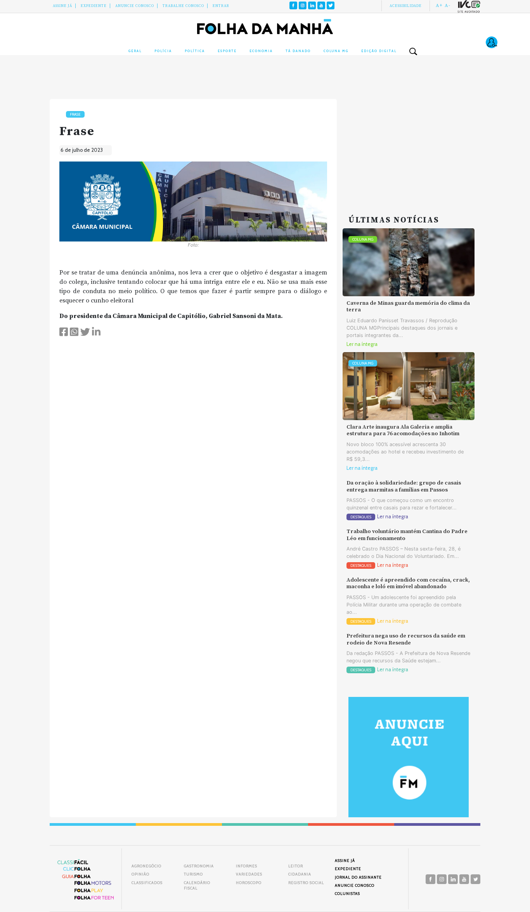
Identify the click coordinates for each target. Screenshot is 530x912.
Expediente (94, 5)
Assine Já (62, 5)
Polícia (163, 51)
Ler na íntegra (362, 344)
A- (447, 5)
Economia (261, 51)
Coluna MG (336, 51)
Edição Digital (379, 51)
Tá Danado (298, 51)
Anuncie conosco (134, 5)
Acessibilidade (406, 5)
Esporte (227, 51)
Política (195, 51)
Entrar (221, 5)
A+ (439, 5)
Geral (135, 51)
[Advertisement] (408, 147)
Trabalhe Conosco (183, 5)
